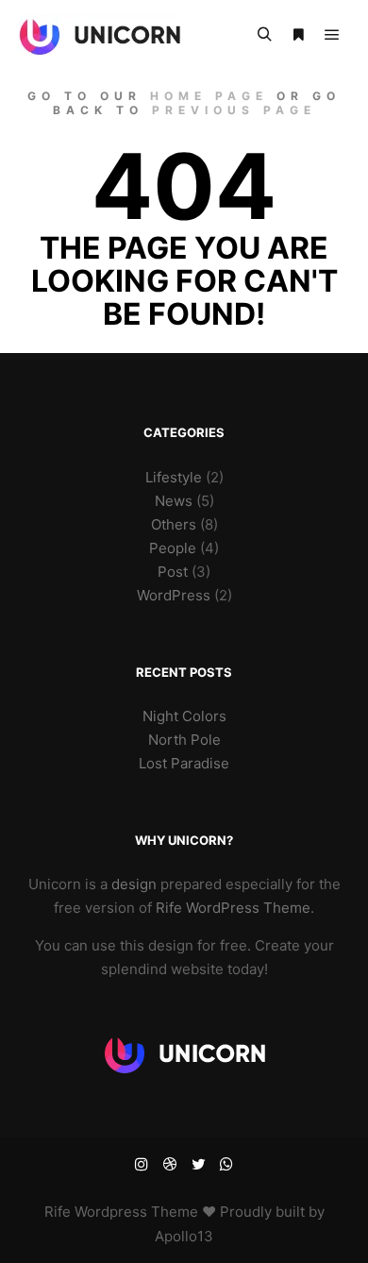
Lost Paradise (184, 763)
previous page (234, 110)
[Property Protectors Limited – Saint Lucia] (99, 35)
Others (173, 524)
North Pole (184, 740)
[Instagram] (141, 1164)
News (173, 501)
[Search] (264, 35)
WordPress (173, 595)
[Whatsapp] (226, 1164)
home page (209, 96)
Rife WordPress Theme (233, 908)
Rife (57, 1212)
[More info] (298, 35)
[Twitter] (198, 1164)
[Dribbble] (170, 1164)
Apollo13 (184, 1236)
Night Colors (184, 716)
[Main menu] (332, 35)
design (134, 884)
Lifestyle (173, 477)
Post (173, 572)
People (172, 548)
